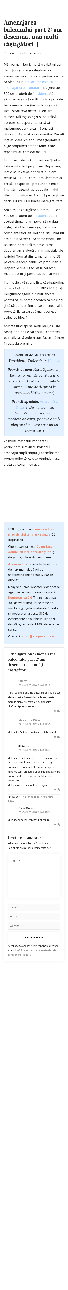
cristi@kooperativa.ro (38, 636)
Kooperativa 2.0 (20, 597)
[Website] (34, 926)
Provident (35, 53)
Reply (56, 710)
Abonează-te (18, 564)
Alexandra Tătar (29, 720)
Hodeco (54, 360)
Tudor (22, 681)
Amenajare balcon (19, 53)
